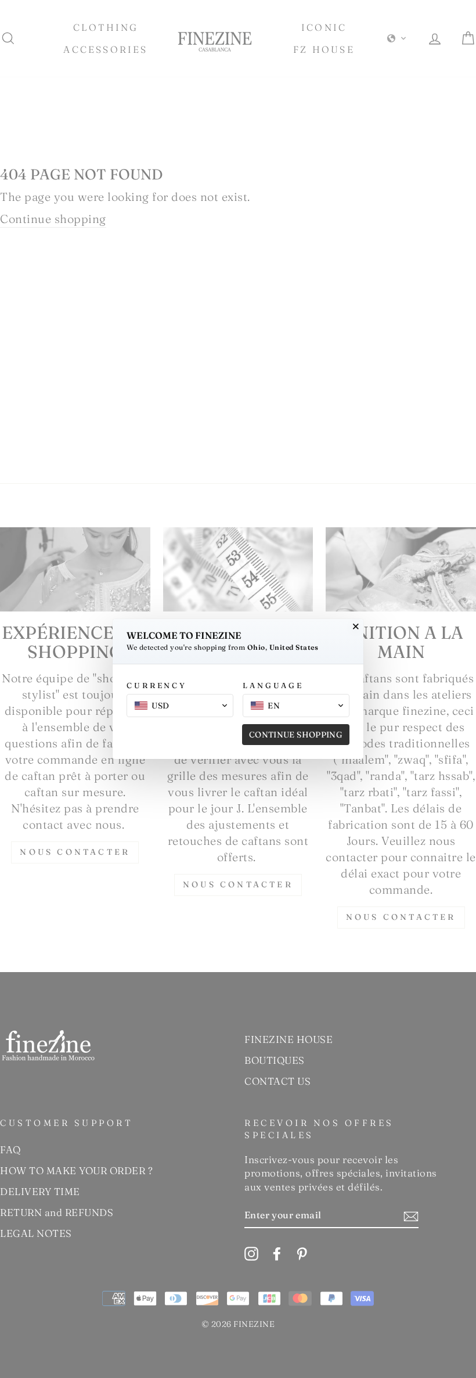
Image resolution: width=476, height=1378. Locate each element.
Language (273, 685)
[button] (180, 705)
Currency (157, 685)
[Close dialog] (356, 626)
